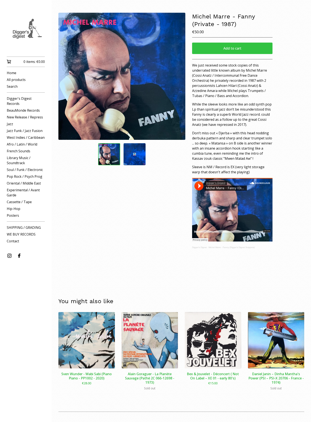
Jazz (10, 124)
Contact (13, 241)
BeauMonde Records (23, 110)
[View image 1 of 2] (109, 154)
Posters (13, 215)
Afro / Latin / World (22, 144)
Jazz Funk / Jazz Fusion (25, 130)
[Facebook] (19, 255)
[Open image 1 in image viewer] (121, 76)
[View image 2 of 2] (135, 154)
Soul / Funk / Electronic (25, 169)
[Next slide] (179, 76)
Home (11, 73)
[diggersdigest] (26, 31)
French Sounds (18, 151)
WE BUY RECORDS (21, 234)
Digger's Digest (199, 247)
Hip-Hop (13, 208)
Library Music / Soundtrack (18, 160)
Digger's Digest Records (19, 101)
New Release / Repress (25, 117)
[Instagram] (9, 255)
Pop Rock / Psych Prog (24, 176)
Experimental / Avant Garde (23, 192)
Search (12, 86)
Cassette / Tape (19, 202)
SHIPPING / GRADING (24, 227)
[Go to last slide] (64, 76)
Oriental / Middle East (24, 183)
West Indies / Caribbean (26, 137)
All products (16, 79)
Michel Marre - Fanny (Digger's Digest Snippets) (232, 247)
